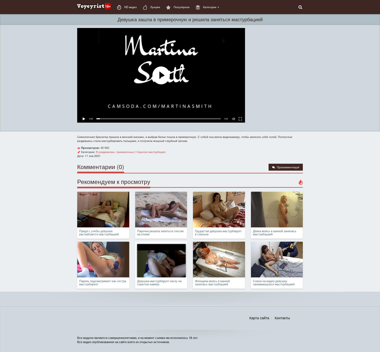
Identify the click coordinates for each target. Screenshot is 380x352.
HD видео (130, 7)
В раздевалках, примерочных (115, 152)
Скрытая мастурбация (151, 152)
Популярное (181, 7)
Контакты (282, 317)
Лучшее (154, 7)
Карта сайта (259, 317)
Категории (209, 7)
